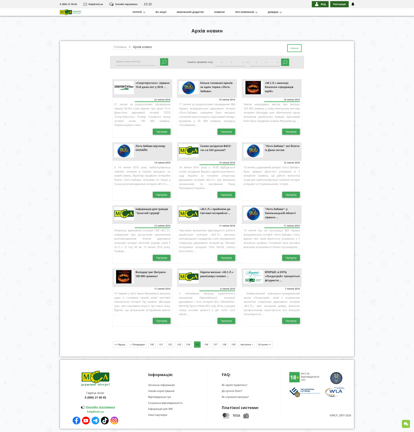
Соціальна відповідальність (165, 403)
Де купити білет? (232, 391)
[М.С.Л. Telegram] (95, 419)
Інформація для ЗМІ (160, 409)
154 (188, 344)
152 (170, 344)
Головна (120, 47)
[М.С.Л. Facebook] (76, 419)
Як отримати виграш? (235, 397)
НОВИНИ (219, 12)
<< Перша (119, 344)
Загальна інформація (161, 385)
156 (206, 344)
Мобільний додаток (190, 12)
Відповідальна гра (159, 397)
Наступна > (246, 344)
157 (215, 344)
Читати (161, 132)
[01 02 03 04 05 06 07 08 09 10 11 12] (229, 62)
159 (233, 344)
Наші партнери (157, 415)
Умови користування (161, 391)
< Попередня (137, 344)
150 (152, 344)
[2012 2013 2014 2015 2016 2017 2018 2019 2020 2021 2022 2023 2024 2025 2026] (239, 62)
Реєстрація (339, 4)
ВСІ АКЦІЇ (161, 12)
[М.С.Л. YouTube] (86, 419)
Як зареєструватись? (234, 385)
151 (161, 344)
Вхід (323, 4)
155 (197, 344)
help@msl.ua (95, 4)
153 (179, 344)
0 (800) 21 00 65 (68, 4)
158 (224, 344)
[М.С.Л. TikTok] (105, 419)
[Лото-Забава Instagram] (114, 419)
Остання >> (264, 344)
